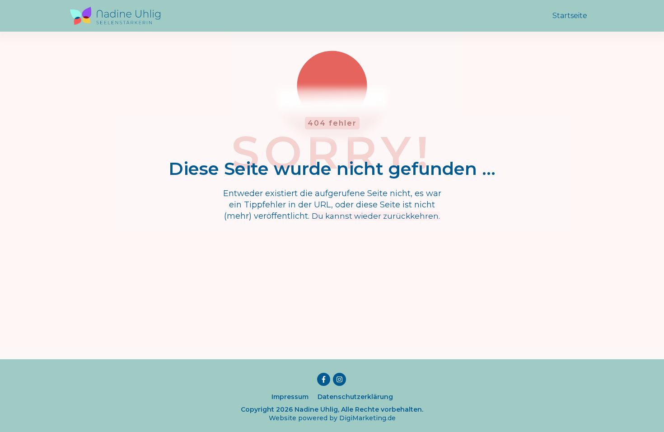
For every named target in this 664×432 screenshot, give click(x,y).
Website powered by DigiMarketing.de (332, 418)
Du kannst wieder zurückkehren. (376, 216)
